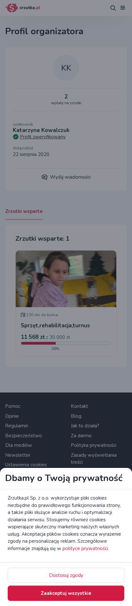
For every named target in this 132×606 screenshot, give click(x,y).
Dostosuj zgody (66, 575)
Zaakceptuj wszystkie (66, 593)
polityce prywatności (85, 548)
